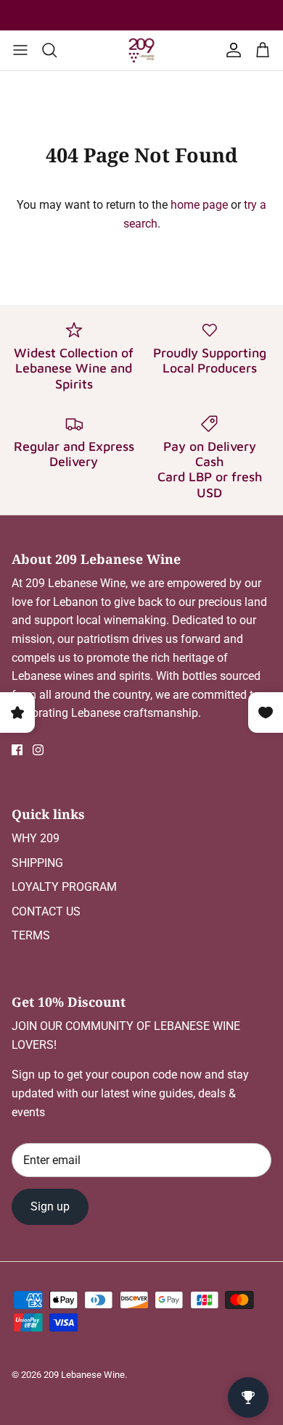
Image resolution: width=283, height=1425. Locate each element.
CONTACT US (46, 911)
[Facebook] (17, 749)
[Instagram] (38, 749)
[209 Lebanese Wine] (141, 50)
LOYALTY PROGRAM (64, 887)
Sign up (50, 1206)
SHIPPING (37, 863)
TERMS (31, 935)
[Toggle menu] (20, 50)
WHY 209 (36, 838)
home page (199, 205)
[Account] (231, 50)
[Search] (57, 50)
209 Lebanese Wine (84, 1374)
